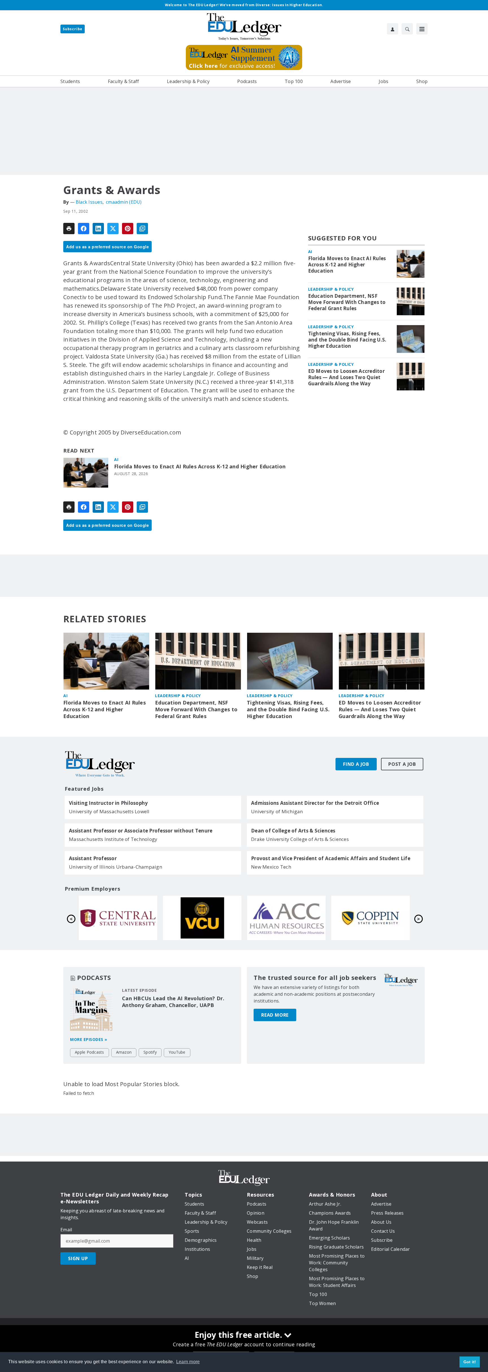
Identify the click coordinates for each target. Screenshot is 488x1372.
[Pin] (127, 228)
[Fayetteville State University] (202, 918)
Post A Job (402, 764)
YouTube (177, 1052)
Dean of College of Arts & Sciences (293, 831)
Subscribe (72, 29)
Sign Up (78, 1258)
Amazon (124, 1052)
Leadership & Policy (331, 289)
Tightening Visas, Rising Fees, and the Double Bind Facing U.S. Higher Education (347, 340)
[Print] (69, 228)
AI (116, 459)
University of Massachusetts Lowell (109, 811)
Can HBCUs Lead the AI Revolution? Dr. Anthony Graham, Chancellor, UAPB (173, 1001)
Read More (275, 1015)
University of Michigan (277, 811)
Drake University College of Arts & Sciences (300, 839)
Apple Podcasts (89, 1052)
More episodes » (88, 1039)
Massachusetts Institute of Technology (113, 839)
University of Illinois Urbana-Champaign (115, 867)
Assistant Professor (93, 858)
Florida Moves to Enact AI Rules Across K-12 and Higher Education (200, 466)
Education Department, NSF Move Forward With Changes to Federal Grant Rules (347, 302)
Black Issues (89, 202)
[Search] (407, 28)
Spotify (150, 1052)
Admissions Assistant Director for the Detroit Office (315, 803)
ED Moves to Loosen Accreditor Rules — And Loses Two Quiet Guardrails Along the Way (346, 377)
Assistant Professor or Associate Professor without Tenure (140, 831)
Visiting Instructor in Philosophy (108, 803)
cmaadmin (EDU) (124, 202)
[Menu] (422, 28)
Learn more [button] (188, 1361)
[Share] (83, 228)
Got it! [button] (469, 1362)
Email (66, 1229)
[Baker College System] (118, 918)
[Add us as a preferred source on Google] (142, 228)
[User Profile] (392, 28)
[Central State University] (286, 918)
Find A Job (356, 764)
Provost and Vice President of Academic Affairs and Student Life (330, 858)
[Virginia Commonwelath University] (370, 918)
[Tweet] (113, 228)
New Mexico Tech (271, 867)
